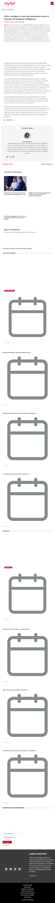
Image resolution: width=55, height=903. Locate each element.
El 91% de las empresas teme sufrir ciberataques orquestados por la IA (15, 193)
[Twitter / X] (4, 120)
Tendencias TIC (8, 567)
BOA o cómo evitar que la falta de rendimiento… (16, 690)
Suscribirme (7, 842)
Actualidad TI (10, 9)
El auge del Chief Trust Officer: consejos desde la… (16, 629)
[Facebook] (8, 120)
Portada (3, 9)
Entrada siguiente (47, 164)
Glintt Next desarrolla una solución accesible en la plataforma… (20, 413)
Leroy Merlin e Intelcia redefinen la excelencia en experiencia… (20, 750)
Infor (5, 25)
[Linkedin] (11, 120)
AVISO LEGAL (27, 897)
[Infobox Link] (27, 248)
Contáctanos (32, 875)
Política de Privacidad (9, 837)
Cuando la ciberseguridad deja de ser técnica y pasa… (21, 570)
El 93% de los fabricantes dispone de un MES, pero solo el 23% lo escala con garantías (39, 194)
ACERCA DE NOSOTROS (27, 891)
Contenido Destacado (9, 290)
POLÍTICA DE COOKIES (27, 895)
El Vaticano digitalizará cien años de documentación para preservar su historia (15, 218)
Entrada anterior (7, 164)
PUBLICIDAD (27, 887)
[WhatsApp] (14, 120)
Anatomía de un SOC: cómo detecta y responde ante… (21, 293)
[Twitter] (15, 869)
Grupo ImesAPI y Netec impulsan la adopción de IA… (17, 352)
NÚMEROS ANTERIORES (27, 889)
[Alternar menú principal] (52, 3)
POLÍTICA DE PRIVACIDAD (27, 893)
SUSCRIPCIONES (27, 885)
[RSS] (19, 869)
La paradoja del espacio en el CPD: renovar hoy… (16, 474)
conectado (18, 232)
